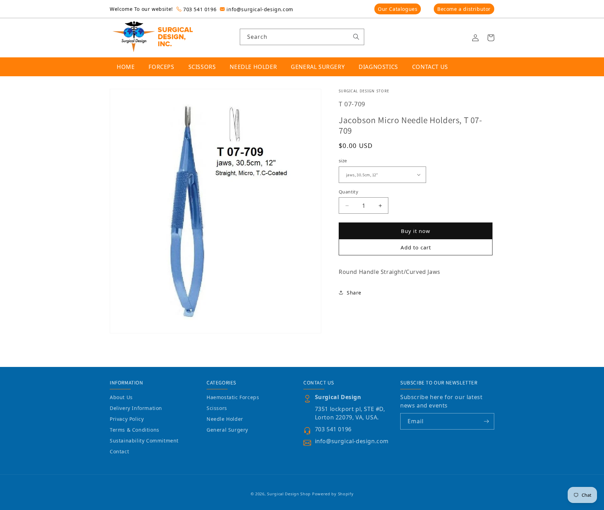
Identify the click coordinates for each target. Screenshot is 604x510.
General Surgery (227, 429)
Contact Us (430, 67)
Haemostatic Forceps (233, 397)
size (343, 160)
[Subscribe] (486, 421)
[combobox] (302, 37)
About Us (121, 397)
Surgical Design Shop (289, 493)
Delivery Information (136, 408)
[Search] (356, 36)
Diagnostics (378, 67)
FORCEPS (161, 67)
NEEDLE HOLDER (253, 67)
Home (126, 67)
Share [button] (354, 292)
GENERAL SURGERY (318, 67)
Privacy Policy (127, 419)
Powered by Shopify (333, 493)
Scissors (217, 408)
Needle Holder (225, 419)
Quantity (348, 192)
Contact (119, 451)
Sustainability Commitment (144, 440)
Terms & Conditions (134, 429)
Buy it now (415, 230)
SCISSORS (202, 67)
